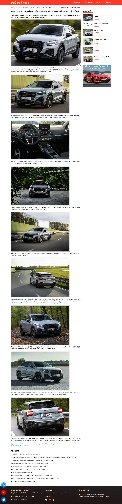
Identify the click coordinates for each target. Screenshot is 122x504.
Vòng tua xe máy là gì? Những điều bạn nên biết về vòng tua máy (30, 463)
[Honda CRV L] (88, 50)
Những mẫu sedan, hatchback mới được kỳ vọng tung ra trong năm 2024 (32, 475)
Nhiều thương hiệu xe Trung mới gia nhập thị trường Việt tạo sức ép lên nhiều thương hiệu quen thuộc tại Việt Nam (44, 457)
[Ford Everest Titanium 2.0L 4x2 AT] (88, 17)
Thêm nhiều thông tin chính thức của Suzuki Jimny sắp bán (28, 469)
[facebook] (47, 499)
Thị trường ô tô (30, 7)
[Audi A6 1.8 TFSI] (88, 32)
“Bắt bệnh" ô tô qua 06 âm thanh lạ (22, 472)
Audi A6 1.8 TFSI (98, 30)
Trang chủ (48, 493)
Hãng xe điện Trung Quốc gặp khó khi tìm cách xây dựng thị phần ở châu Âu (33, 460)
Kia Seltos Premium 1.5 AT (101, 57)
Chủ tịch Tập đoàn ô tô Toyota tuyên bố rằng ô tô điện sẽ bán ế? (30, 466)
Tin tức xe (60, 493)
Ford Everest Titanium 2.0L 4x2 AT (101, 16)
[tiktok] (52, 499)
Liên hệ (66, 493)
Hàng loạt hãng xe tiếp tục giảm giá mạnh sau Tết (26, 454)
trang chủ (77, 2)
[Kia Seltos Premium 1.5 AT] (88, 59)
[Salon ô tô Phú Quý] (20, 2)
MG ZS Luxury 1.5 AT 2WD (101, 24)
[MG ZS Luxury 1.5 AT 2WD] (88, 25)
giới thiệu (88, 2)
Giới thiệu (54, 493)
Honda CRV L (97, 48)
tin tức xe (99, 2)
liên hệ (108, 2)
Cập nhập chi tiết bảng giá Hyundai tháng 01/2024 (26, 481)
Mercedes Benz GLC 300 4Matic (100, 40)
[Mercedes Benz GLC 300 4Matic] (88, 41)
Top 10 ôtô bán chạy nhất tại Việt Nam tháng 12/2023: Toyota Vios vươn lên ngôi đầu (35, 478)
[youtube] (50, 499)
